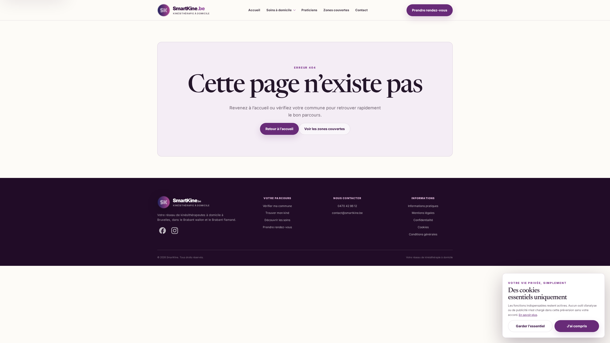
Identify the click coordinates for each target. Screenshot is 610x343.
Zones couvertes (336, 10)
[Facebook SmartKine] (162, 230)
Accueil (254, 10)
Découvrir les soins (277, 220)
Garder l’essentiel (530, 326)
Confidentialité (423, 220)
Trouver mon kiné (277, 213)
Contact (361, 10)
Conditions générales (423, 234)
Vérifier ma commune (277, 206)
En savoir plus (528, 315)
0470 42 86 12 (347, 206)
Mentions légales (423, 213)
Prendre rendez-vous (429, 10)
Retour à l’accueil (279, 129)
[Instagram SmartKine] (174, 230)
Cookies (423, 227)
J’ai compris (577, 326)
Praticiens (309, 10)
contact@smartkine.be (347, 213)
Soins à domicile (279, 10)
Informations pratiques (423, 206)
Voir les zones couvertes (324, 129)
